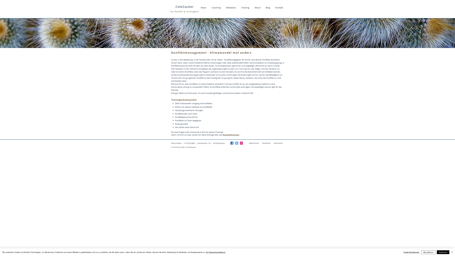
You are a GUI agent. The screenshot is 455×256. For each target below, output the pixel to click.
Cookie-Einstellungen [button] (411, 252)
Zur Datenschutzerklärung (215, 252)
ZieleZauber (184, 7)
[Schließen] (452, 252)
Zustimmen (443, 252)
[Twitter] (236, 143)
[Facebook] (231, 143)
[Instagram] (241, 143)
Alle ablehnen (428, 252)
